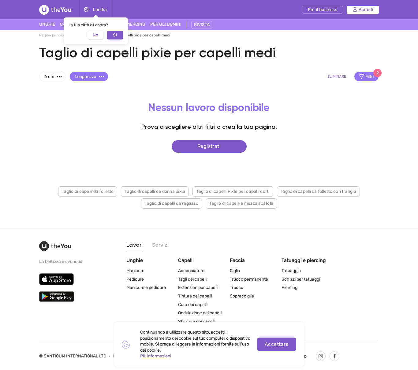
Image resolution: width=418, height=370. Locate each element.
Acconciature (191, 270)
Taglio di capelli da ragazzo (171, 203)
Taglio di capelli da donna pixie (155, 191)
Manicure (135, 270)
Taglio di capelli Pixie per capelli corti (232, 191)
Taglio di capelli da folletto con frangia (318, 191)
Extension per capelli (198, 287)
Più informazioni (155, 356)
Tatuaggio (291, 270)
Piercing (289, 287)
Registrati (209, 146)
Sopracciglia (242, 296)
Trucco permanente (249, 279)
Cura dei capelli (192, 304)
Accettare (277, 344)
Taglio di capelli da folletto (88, 191)
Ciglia (235, 270)
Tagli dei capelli (192, 279)
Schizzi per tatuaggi (301, 279)
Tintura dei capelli (195, 296)
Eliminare (336, 76)
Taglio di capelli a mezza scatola (241, 203)
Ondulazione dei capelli (200, 313)
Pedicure (135, 279)
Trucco (236, 287)
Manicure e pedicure (146, 287)
